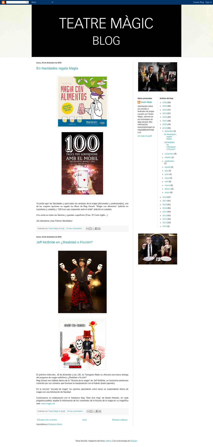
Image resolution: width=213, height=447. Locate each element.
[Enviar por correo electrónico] (87, 228)
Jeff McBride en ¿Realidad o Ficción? (64, 242)
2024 (164, 110)
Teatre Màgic (146, 102)
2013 (164, 215)
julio (167, 171)
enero (167, 192)
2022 (164, 117)
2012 (164, 219)
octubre (168, 157)
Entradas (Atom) (55, 424)
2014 (164, 212)
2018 (164, 197)
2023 (164, 113)
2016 (164, 204)
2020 (164, 124)
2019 (164, 128)
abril (167, 182)
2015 (164, 208)
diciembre (169, 131)
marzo (167, 185)
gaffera (108, 441)
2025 (164, 106)
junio (167, 174)
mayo (167, 178)
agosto (168, 167)
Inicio (84, 420)
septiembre (169, 161)
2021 (164, 121)
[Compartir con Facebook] (96, 228)
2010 (164, 226)
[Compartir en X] (93, 228)
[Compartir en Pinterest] (99, 228)
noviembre (169, 154)
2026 (164, 102)
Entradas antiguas (120, 420)
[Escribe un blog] (90, 228)
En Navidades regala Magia (57, 68)
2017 (164, 201)
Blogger (134, 441)
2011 (164, 223)
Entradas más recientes (47, 420)
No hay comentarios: (74, 228)
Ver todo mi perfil (145, 136)
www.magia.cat (48, 403)
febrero (168, 189)
